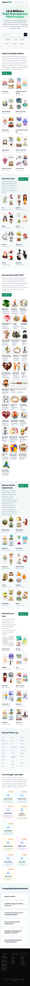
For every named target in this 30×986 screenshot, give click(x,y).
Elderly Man (12, 441)
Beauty (12, 753)
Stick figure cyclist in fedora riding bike (24, 357)
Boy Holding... (5, 440)
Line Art (4, 244)
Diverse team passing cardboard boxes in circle (15, 406)
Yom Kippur (5, 91)
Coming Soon (5, 743)
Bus (12, 740)
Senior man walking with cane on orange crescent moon (15, 310)
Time (3, 766)
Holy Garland (20, 392)
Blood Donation (20, 566)
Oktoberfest (5, 130)
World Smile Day (6, 111)
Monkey (22, 747)
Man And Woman (4, 410)
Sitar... (21, 441)
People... (15, 328)
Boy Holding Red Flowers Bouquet (5, 438)
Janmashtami (5, 150)
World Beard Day (5, 393)
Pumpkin (18, 585)
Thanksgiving (23, 750)
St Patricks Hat (6, 313)
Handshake (22, 313)
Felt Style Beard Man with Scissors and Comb (23, 455)
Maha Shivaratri (6, 473)
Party (17, 667)
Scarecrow (5, 566)
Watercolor (19, 244)
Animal (3, 737)
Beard (3, 753)
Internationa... (15, 311)
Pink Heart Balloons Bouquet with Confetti (7, 324)
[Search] (22, 2)
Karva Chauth (23, 376)
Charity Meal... (6, 407)
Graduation (5, 685)
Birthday (18, 649)
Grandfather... (6, 458)
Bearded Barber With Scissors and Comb (15, 421)
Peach (12, 764)
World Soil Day (5, 530)
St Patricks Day (6, 311)
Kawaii (17, 226)
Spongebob (5, 603)
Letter (3, 747)
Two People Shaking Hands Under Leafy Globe (23, 310)
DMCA (22, 958)
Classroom (19, 722)
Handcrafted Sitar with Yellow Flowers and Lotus (23, 438)
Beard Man (21, 458)
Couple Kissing (6, 425)
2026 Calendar (6, 649)
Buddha (3, 740)
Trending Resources (4, 957)
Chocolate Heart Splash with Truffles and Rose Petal (7, 374)
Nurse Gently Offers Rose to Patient (16, 374)
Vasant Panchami (23, 439)
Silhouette (18, 262)
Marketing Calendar (4, 968)
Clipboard (22, 43)
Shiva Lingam (5, 474)
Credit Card (19, 548)
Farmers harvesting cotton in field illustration (23, 422)
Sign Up (13, 958)
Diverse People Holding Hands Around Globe (16, 325)
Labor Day (8, 39)
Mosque (14, 344)
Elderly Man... (14, 313)
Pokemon (22, 762)
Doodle (4, 262)
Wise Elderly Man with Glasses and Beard (13, 438)
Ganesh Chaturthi (6, 168)
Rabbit (3, 750)
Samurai (13, 750)
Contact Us (24, 964)
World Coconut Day (21, 150)
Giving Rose (15, 375)
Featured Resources (4, 964)
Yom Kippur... (16, 358)
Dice (12, 743)
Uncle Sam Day (20, 168)
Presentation (5, 704)
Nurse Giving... (16, 377)
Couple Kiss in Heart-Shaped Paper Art (5, 421)
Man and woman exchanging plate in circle (6, 406)
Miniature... (16, 360)
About (22, 956)
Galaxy (12, 761)
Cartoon (18, 207)
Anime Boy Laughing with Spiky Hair (24, 341)
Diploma (22, 743)
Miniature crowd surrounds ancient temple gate (17, 357)
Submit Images (13, 961)
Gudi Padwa (5, 358)
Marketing (18, 704)
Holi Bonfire (24, 328)
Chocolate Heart (6, 377)
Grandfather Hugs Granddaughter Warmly (6, 456)
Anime (3, 226)
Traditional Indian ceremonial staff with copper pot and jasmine (7, 357)
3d (2, 207)
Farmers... (22, 425)
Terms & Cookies (23, 961)
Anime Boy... (23, 343)
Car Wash (4, 756)
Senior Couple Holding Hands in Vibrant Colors (14, 455)
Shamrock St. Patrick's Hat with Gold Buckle (6, 310)
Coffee (6, 43)
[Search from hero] (25, 34)
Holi (22, 326)
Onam (3, 762)
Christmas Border (13, 757)
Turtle (12, 767)
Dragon (3, 759)
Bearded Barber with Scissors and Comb (6, 390)
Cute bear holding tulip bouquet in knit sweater (6, 341)
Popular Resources (4, 961)
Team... (12, 409)
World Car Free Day (21, 111)
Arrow (21, 737)
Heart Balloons (6, 328)
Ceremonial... (5, 360)
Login (12, 956)
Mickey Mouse (14, 747)
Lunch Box (14, 43)
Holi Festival (23, 409)
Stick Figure (23, 361)
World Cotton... (23, 423)
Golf (21, 759)
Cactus (22, 740)
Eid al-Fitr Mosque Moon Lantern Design (16, 341)
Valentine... (5, 326)
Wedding (4, 667)
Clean (7, 2)
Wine (21, 766)
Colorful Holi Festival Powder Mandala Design (24, 406)
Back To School (20, 685)
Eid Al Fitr (14, 343)
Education (4, 548)
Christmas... (13, 392)
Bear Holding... (6, 344)
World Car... (24, 358)
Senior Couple (13, 458)
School (18, 603)
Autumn (22, 39)
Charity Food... (14, 407)
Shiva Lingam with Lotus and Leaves (5, 471)
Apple (15, 39)
